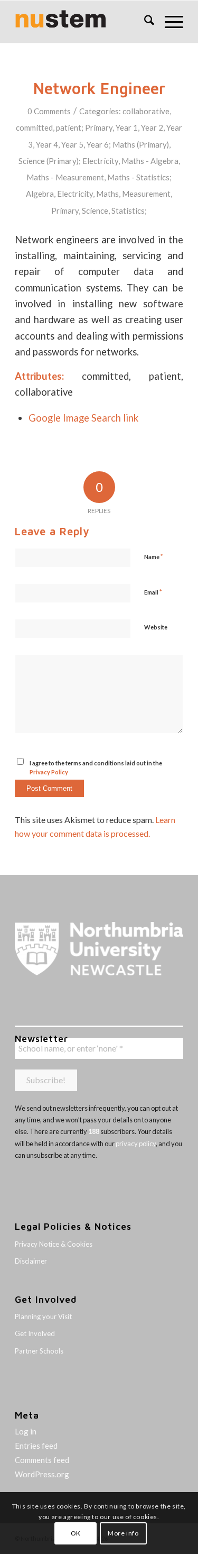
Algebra (40, 193)
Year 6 (98, 144)
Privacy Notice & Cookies (53, 1244)
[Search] (144, 22)
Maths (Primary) (140, 144)
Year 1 (127, 127)
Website (155, 627)
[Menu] (168, 22)
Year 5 (72, 144)
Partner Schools (39, 1351)
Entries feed (36, 1445)
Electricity (100, 161)
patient (68, 127)
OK (76, 1533)
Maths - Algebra (149, 161)
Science (95, 210)
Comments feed (42, 1460)
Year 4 (47, 144)
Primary (98, 127)
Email (153, 592)
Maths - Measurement (65, 177)
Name (153, 556)
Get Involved (35, 1333)
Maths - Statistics (138, 177)
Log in (25, 1431)
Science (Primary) (48, 161)
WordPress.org (42, 1474)
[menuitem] (144, 22)
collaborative (145, 111)
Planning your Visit (43, 1316)
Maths (107, 193)
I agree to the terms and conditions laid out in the (96, 767)
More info (123, 1533)
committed (34, 127)
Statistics (128, 210)
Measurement (146, 193)
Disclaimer (31, 1261)
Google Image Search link (83, 418)
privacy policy (136, 1143)
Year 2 (152, 127)
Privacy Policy (49, 772)
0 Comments (49, 111)
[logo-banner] (82, 22)
